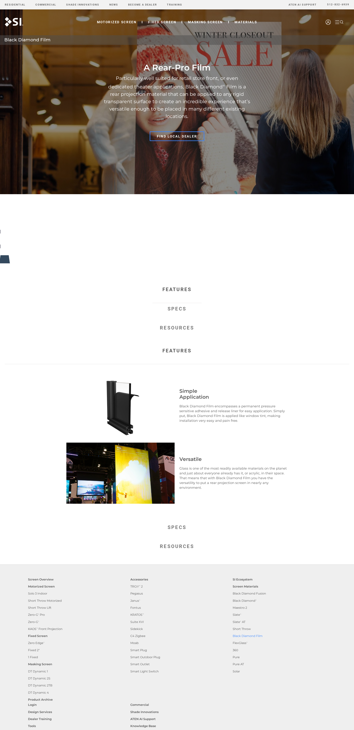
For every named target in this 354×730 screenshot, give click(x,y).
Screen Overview (41, 579)
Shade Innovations (144, 712)
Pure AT (238, 664)
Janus (135, 600)
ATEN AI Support (143, 719)
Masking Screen (40, 664)
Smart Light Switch (144, 671)
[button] (341, 22)
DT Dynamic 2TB (40, 685)
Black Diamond (244, 600)
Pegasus (136, 593)
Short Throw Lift (39, 607)
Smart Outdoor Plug (145, 657)
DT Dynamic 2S (39, 678)
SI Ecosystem (243, 579)
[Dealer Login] (329, 32)
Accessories (139, 579)
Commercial (139, 704)
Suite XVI (137, 621)
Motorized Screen (41, 586)
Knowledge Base (143, 726)
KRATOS (137, 614)
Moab (134, 643)
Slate (237, 614)
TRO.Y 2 (136, 586)
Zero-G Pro (36, 614)
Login (32, 704)
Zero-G (33, 621)
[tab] (176, 293)
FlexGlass (240, 643)
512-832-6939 (338, 4)
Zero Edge (36, 643)
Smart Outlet (140, 664)
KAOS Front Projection (45, 629)
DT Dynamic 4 (38, 692)
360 (235, 650)
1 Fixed (33, 657)
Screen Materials (245, 586)
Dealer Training (40, 719)
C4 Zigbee (137, 636)
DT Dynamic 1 (38, 671)
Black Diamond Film (248, 636)
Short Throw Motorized (45, 600)
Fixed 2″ (34, 650)
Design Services (40, 712)
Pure (236, 657)
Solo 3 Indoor (37, 593)
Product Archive (40, 699)
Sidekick (136, 629)
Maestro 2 (240, 607)
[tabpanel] (177, 442)
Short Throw (242, 629)
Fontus (135, 607)
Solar (236, 671)
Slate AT (239, 621)
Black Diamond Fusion (249, 593)
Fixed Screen (38, 636)
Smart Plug (138, 650)
